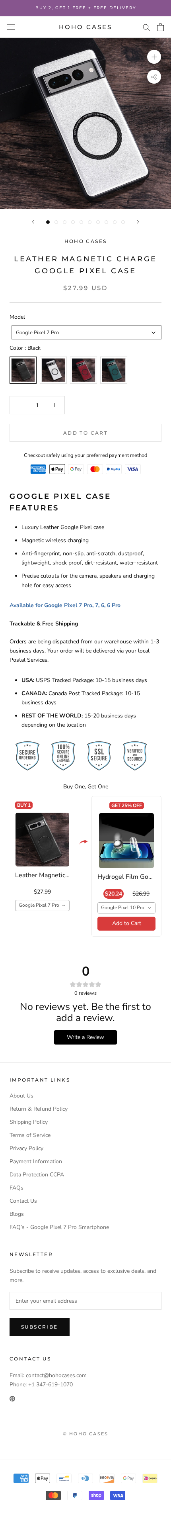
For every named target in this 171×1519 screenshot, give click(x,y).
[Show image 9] (115, 222)
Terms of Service (30, 1135)
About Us (21, 1096)
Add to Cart (126, 923)
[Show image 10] (123, 222)
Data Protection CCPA (37, 1174)
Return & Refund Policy (39, 1109)
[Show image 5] (81, 222)
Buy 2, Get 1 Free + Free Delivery (85, 7)
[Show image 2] (56, 222)
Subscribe (39, 1327)
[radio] (23, 370)
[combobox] (86, 332)
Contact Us (23, 1201)
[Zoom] (154, 57)
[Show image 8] (106, 222)
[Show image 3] (64, 222)
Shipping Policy (29, 1122)
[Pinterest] (12, 1398)
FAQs (16, 1188)
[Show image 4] (73, 222)
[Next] (138, 221)
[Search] (146, 27)
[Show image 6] (89, 222)
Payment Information (36, 1161)
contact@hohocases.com (56, 1375)
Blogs (17, 1214)
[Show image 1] (48, 222)
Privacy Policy (26, 1148)
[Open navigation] (11, 27)
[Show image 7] (98, 222)
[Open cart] (160, 27)
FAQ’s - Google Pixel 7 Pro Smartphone (59, 1227)
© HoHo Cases (85, 1434)
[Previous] (33, 221)
